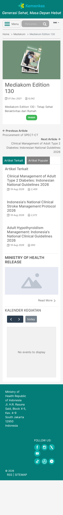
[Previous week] (11, 319)
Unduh (31, 117)
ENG (55, 22)
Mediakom (19, 34)
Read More (45, 300)
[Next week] (19, 319)
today (31, 319)
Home (6, 34)
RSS (9, 474)
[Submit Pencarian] (44, 23)
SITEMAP (21, 474)
